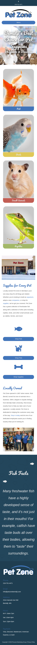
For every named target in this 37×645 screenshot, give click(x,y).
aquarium (30, 297)
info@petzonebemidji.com (12, 592)
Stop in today (15, 415)
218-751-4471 (18, 4)
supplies (6, 303)
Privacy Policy (31, 642)
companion (15, 300)
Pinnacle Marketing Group (19, 642)
